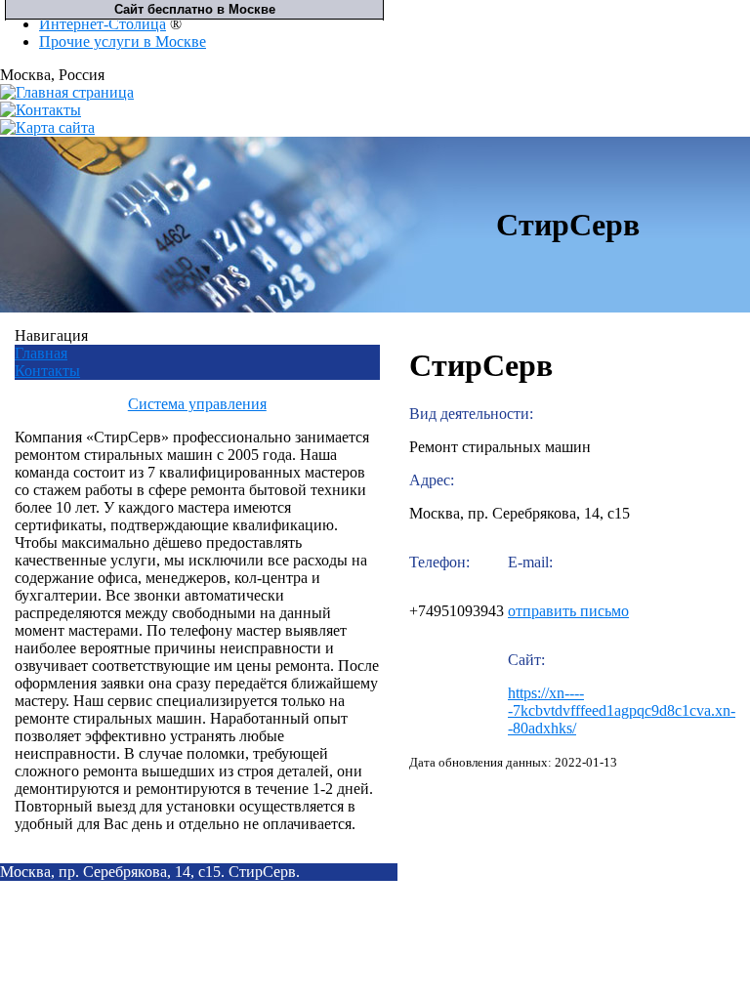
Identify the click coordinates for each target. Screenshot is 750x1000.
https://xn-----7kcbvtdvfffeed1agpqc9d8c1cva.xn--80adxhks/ (621, 710)
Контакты (47, 370)
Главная (41, 353)
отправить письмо (568, 611)
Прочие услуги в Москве (122, 41)
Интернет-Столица (102, 24)
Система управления (197, 404)
